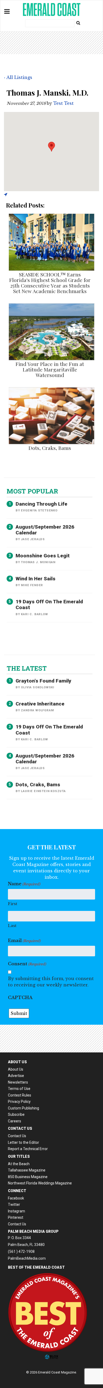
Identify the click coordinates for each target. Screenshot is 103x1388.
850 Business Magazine (28, 1177)
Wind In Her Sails (35, 579)
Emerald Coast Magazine (51, 9)
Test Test (63, 103)
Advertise (16, 1076)
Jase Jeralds (33, 539)
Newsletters (18, 1082)
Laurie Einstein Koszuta (43, 791)
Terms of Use (19, 1088)
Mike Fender (32, 585)
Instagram (16, 1211)
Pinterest (15, 1217)
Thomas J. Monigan (38, 562)
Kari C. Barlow (34, 614)
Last (12, 925)
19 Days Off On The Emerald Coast (49, 604)
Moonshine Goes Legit (43, 556)
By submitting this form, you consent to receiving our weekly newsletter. (51, 981)
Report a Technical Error (28, 1149)
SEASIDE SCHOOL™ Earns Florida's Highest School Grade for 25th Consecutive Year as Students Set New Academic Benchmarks (50, 282)
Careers (14, 1121)
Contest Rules (19, 1095)
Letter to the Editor (23, 1142)
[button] (51, 147)
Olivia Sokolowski (37, 687)
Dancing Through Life (41, 504)
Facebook (16, 1198)
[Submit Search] (78, 23)
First (12, 903)
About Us (15, 1069)
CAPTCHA (20, 997)
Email (24, 940)
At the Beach (19, 1164)
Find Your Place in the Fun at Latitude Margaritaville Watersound (50, 369)
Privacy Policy (19, 1101)
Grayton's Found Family (43, 681)
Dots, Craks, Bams (50, 447)
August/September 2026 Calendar (45, 530)
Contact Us (17, 1136)
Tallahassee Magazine (26, 1170)
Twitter (14, 1204)
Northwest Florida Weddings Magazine (40, 1183)
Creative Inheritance (40, 704)
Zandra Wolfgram (37, 710)
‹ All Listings (18, 77)
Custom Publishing (23, 1108)
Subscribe (16, 1114)
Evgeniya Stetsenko (39, 510)
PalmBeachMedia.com (27, 1258)
